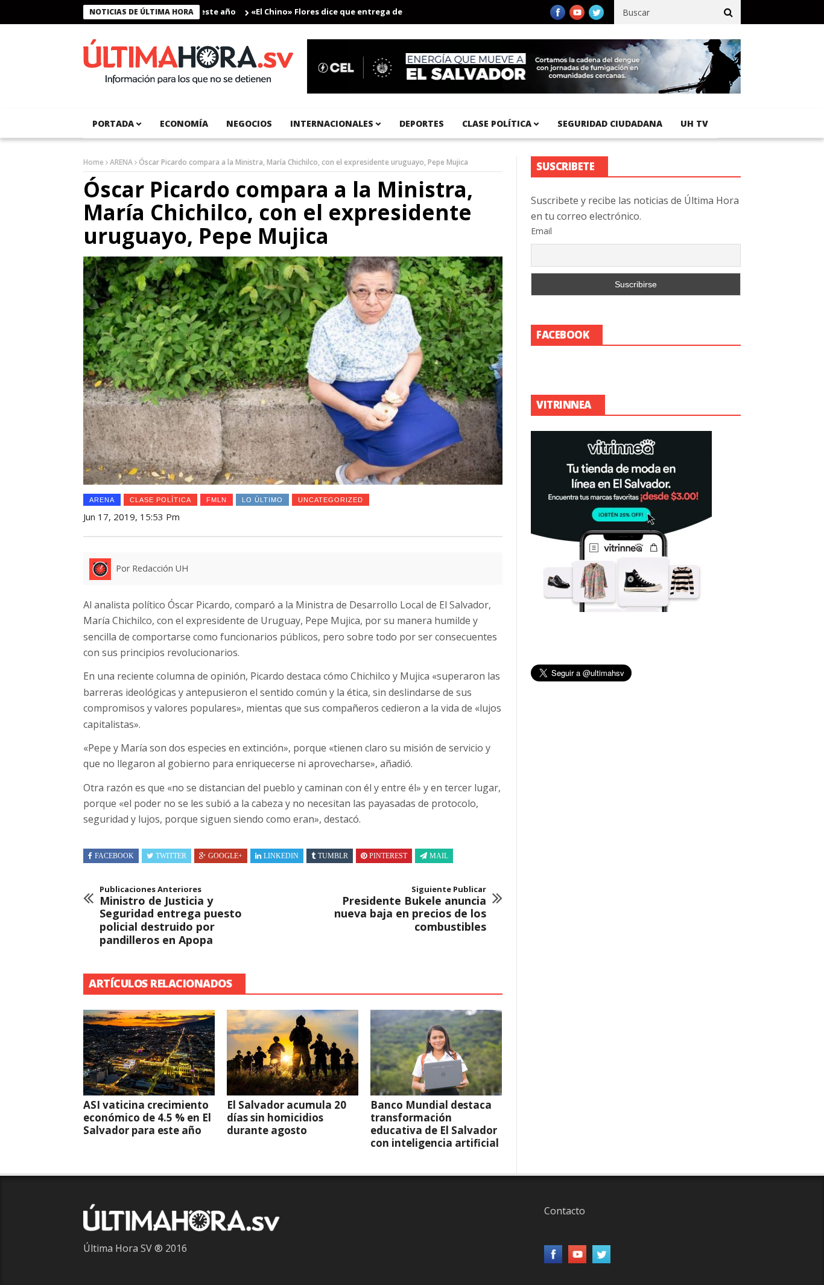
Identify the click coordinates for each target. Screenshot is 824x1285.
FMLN (216, 499)
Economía (184, 123)
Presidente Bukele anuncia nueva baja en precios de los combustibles (410, 909)
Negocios (249, 123)
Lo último (262, 499)
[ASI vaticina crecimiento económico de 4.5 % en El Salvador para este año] (149, 1052)
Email (541, 231)
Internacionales (331, 123)
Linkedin (281, 856)
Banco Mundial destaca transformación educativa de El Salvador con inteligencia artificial (434, 1124)
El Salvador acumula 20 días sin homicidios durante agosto (286, 1117)
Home (93, 162)
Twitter (171, 856)
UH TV (694, 123)
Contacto (564, 1210)
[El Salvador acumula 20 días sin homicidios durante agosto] (292, 1052)
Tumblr (333, 856)
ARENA (121, 162)
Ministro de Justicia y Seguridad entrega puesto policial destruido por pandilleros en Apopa (171, 915)
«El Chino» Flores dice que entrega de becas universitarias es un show (363, 11)
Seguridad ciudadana (609, 123)
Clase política (496, 123)
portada (113, 123)
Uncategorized (330, 499)
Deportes (421, 123)
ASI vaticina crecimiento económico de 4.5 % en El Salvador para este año (147, 1117)
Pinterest (388, 856)
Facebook (114, 856)
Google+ (225, 856)
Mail (438, 856)
